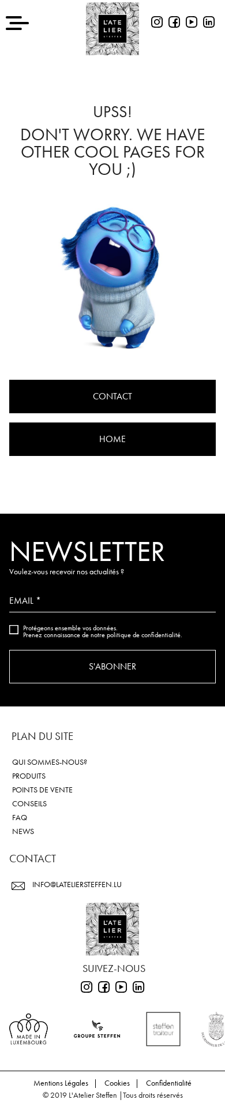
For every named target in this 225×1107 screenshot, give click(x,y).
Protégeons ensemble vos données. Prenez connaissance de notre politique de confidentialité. (102, 631)
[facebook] (174, 23)
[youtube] (191, 23)
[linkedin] (209, 23)
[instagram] (157, 23)
